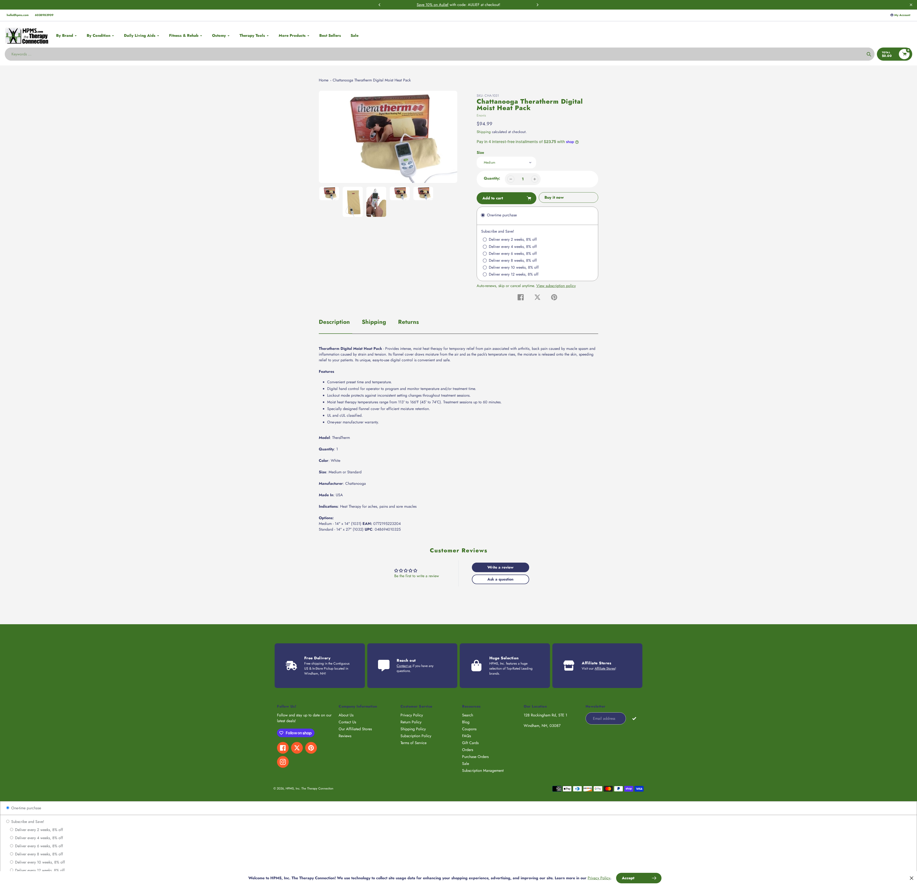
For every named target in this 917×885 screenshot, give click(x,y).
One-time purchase (25, 808)
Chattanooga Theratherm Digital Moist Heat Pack (372, 80)
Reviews (345, 736)
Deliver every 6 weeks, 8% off (38, 846)
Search (467, 715)
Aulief (443, 4)
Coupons (469, 729)
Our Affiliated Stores (355, 729)
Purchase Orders (475, 756)
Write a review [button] (500, 567)
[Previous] (379, 4)
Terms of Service (413, 743)
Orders (467, 749)
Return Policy (410, 722)
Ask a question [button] (500, 579)
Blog (465, 722)
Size (480, 152)
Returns (408, 322)
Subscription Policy (415, 736)
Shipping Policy (413, 729)
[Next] (537, 4)
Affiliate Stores (605, 668)
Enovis (481, 115)
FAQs (466, 736)
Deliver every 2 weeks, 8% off (38, 829)
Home (323, 80)
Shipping (484, 131)
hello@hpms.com (18, 15)
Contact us (404, 665)
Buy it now (554, 197)
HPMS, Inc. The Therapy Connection (309, 788)
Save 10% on (428, 4)
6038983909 (44, 15)
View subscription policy (556, 285)
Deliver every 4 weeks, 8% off (38, 838)
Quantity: (492, 178)
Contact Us (347, 722)
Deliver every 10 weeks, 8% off (39, 862)
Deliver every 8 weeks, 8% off (38, 854)
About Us (346, 715)
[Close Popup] (912, 878)
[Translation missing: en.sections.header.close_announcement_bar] (911, 4)
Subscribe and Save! (27, 821)
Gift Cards (470, 743)
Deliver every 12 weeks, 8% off (39, 870)
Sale (465, 763)
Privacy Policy (411, 715)
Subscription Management (483, 770)
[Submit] (634, 718)
